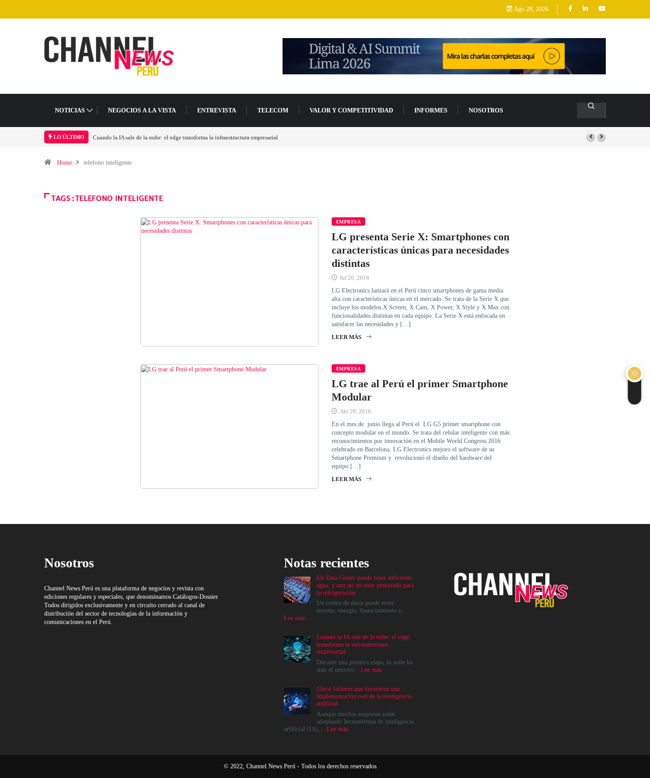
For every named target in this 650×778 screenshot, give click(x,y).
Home (64, 162)
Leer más (346, 337)
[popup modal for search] (591, 110)
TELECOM (272, 110)
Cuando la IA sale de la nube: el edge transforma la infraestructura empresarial (185, 137)
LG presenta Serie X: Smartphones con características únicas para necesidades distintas (420, 250)
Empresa (348, 221)
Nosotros (486, 110)
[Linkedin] (585, 9)
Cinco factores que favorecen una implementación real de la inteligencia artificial (364, 696)
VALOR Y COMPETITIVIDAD (351, 110)
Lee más (294, 618)
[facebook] (570, 9)
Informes (430, 110)
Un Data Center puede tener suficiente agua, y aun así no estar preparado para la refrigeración (365, 585)
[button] (590, 137)
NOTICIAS (70, 110)
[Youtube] (602, 9)
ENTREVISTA (216, 110)
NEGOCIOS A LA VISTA (142, 110)
